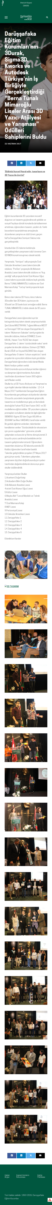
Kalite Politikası (41, 1176)
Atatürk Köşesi (26, 3)
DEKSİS (26, 6)
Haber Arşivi (7, 1176)
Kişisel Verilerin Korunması (22, 1176)
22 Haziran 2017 (13, 144)
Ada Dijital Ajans (49, 1199)
